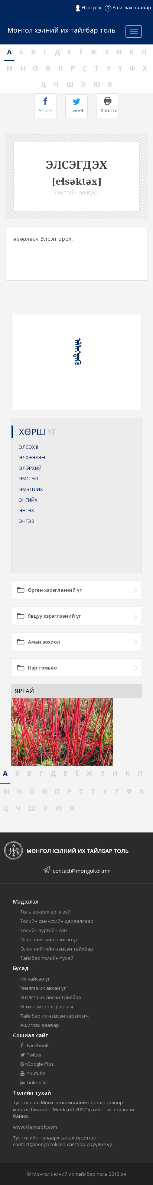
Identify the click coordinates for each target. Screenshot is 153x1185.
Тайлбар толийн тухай (47, 958)
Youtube (36, 1073)
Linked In (36, 1082)
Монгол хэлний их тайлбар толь (61, 30)
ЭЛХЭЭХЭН (32, 457)
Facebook (37, 1045)
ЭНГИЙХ (28, 500)
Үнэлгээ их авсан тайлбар (50, 997)
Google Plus (40, 1064)
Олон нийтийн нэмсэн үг (49, 939)
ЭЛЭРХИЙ (30, 468)
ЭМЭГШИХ (31, 489)
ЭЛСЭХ (28, 447)
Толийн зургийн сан (43, 930)
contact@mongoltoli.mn (82, 870)
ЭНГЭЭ (27, 521)
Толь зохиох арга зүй (45, 911)
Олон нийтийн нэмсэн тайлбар (56, 948)
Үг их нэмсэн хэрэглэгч (46, 1006)
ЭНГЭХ (26, 510)
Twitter (34, 1054)
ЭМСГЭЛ (28, 478)
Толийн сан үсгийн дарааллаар (57, 921)
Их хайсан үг (35, 978)
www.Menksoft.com (35, 1127)
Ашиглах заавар (131, 7)
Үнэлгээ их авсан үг (43, 988)
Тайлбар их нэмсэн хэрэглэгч (54, 1015)
